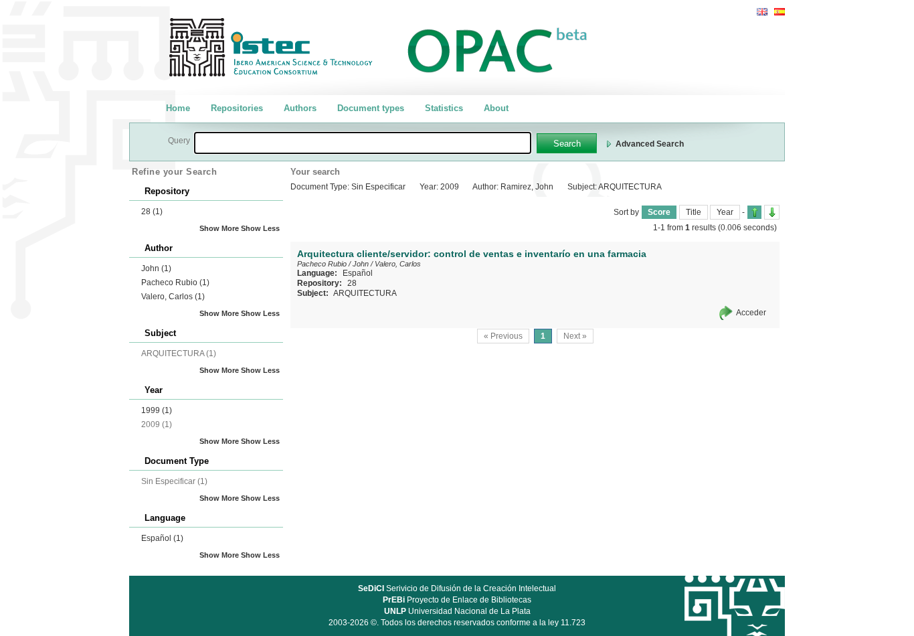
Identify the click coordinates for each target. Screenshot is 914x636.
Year (725, 212)
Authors (300, 108)
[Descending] (772, 212)
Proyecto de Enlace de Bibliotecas (457, 600)
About (496, 108)
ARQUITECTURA (365, 293)
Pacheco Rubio (175, 282)
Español (162, 538)
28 (152, 211)
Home (178, 108)
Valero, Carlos (173, 296)
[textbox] (362, 143)
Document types (370, 108)
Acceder (751, 312)
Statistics (444, 108)
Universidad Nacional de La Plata (457, 611)
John (156, 268)
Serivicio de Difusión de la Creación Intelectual (457, 588)
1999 (156, 410)
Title (693, 212)
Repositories (237, 108)
